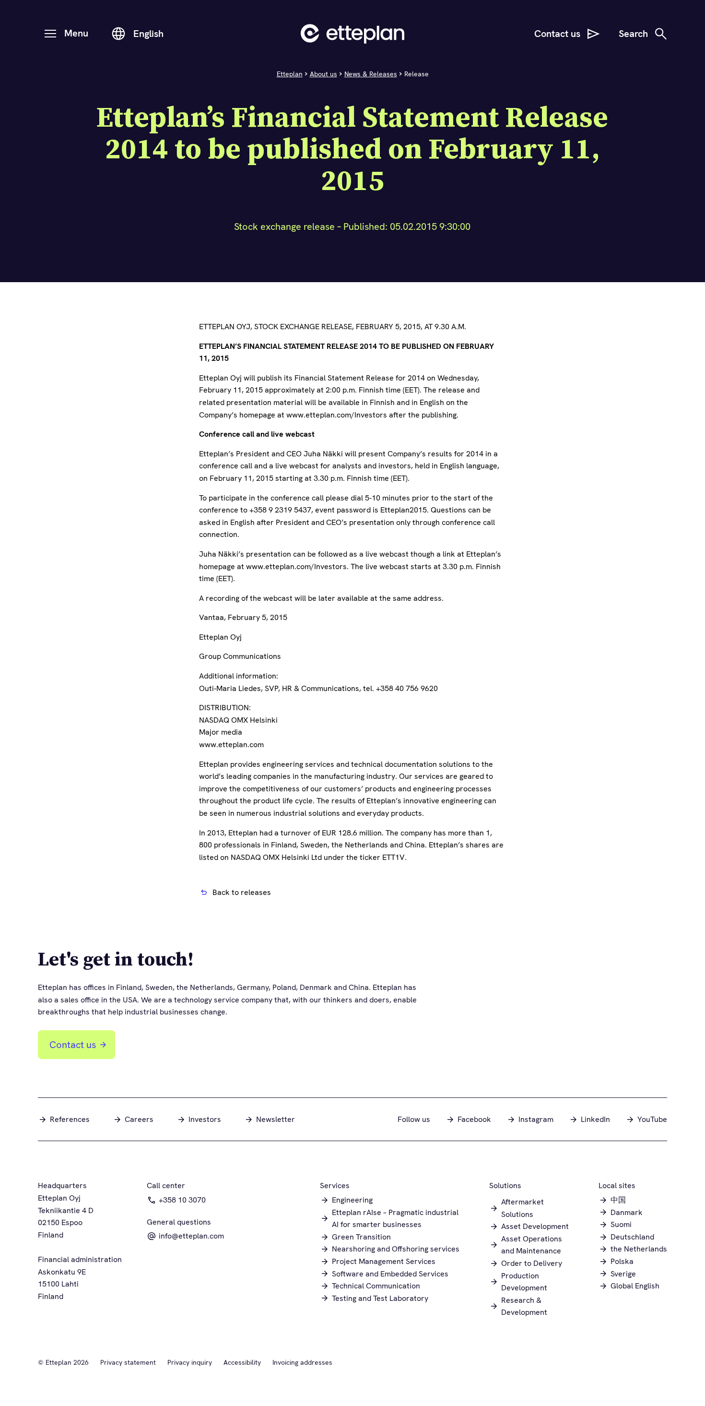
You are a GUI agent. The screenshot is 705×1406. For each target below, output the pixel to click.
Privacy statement (128, 1362)
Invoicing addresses (302, 1362)
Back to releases (241, 892)
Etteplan (290, 74)
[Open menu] (50, 33)
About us (323, 74)
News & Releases (370, 74)
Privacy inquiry (189, 1362)
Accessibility (242, 1362)
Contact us (72, 1044)
